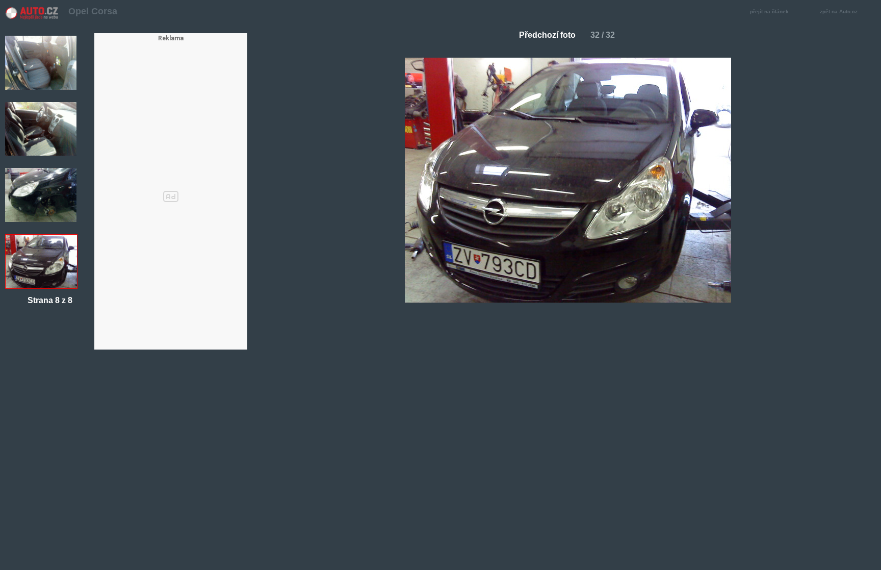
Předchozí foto (547, 35)
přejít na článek (769, 11)
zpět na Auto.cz (839, 11)
